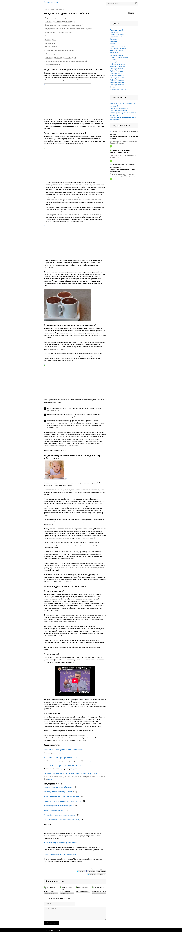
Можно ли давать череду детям (65, 892)
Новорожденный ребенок (119, 57)
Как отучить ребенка (117, 46)
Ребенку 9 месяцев (117, 85)
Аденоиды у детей (116, 30)
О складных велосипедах (119, 108)
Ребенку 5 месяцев (117, 75)
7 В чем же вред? (50, 39)
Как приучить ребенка (118, 48)
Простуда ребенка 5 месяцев (54, 810)
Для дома (113, 39)
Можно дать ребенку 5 (82, 891)
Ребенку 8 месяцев (117, 82)
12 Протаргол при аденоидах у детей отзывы (60, 57)
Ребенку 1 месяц (116, 62)
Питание (113, 60)
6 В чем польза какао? (51, 36)
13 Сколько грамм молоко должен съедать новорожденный (65, 61)
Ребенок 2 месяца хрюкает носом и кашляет (60, 815)
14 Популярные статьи (52, 65)
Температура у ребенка (118, 89)
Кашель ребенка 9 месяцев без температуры (60, 854)
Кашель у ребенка (116, 50)
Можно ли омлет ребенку (119, 152)
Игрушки (113, 44)
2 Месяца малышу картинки (54, 829)
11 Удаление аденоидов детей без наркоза (59, 54)
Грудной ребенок (116, 37)
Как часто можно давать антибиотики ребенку (124, 137)
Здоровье (113, 41)
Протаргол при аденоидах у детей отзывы (63, 765)
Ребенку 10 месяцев (117, 64)
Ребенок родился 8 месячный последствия (59, 806)
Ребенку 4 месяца (116, 73)
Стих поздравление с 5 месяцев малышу (58, 792)
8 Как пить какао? (50, 43)
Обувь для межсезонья (118, 110)
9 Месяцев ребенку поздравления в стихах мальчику (63, 801)
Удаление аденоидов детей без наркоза (62, 757)
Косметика (114, 53)
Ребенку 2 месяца (116, 69)
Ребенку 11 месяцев (117, 66)
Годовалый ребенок (117, 34)
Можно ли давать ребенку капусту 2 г (49, 892)
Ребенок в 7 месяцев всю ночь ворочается (63, 750)
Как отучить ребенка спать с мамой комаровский (61, 820)
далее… (64, 753)
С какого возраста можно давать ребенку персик (122, 170)
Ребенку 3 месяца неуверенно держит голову (60, 843)
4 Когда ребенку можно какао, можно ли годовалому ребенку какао (68, 29)
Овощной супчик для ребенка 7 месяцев (58, 787)
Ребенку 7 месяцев (117, 80)
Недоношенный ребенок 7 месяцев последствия (61, 796)
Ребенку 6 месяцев (117, 78)
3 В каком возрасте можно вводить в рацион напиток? (63, 25)
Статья (112, 87)
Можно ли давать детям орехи (99, 892)
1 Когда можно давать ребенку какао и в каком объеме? (64, 18)
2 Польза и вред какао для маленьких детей (59, 21)
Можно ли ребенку (116, 55)
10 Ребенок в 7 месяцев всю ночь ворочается (60, 50)
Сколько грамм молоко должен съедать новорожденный (70, 773)
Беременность (115, 32)
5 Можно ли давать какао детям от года (58, 32)
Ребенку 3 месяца (116, 71)
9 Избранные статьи (51, 47)
